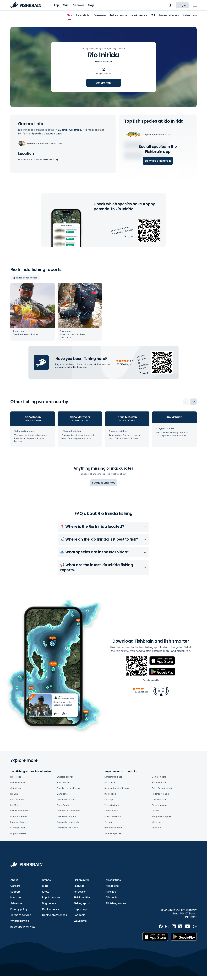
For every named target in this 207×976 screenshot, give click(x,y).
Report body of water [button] (23, 926)
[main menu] (195, 5)
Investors (16, 897)
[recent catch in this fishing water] (32, 312)
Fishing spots (82, 903)
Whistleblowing (19, 920)
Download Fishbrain (158, 161)
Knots (45, 891)
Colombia (107, 61)
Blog (45, 885)
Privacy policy (18, 909)
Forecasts (80, 891)
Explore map (103, 83)
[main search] (169, 5)
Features (79, 885)
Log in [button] (182, 5)
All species (112, 897)
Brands (46, 880)
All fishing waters (115, 903)
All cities (110, 891)
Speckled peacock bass (25, 277)
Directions (49, 159)
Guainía (98, 61)
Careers (15, 885)
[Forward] (193, 401)
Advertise (16, 903)
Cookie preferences (54, 915)
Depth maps (81, 909)
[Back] (186, 401)
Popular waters (51, 897)
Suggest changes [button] (103, 483)
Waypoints (80, 920)
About (14, 880)
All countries (113, 880)
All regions (112, 885)
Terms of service (20, 915)
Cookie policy (50, 909)
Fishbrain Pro (82, 880)
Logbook (79, 915)
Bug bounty (49, 903)
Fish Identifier (82, 897)
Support (15, 891)
